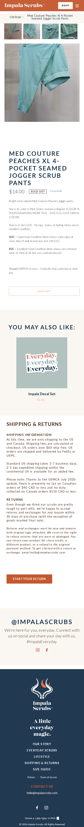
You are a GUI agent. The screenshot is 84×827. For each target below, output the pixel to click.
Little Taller (41, 818)
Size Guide (42, 769)
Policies (31, 777)
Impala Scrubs (35, 824)
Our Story (42, 744)
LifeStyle (15, 17)
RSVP (67, 5)
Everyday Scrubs (42, 750)
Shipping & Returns (42, 763)
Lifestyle (42, 756)
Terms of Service (48, 777)
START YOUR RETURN (29, 579)
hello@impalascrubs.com (42, 793)
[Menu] (77, 5)
